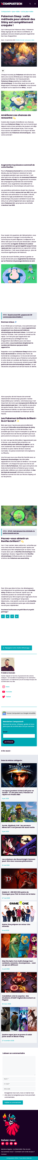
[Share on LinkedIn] (17, 616)
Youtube (9, 692)
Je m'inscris (8, 742)
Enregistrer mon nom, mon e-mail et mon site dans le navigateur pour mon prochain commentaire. (20, 1095)
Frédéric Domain (20, 40)
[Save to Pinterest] (12, 616)
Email (5, 732)
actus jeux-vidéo (27, 12)
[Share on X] (8, 616)
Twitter (8, 697)
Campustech (6, 12)
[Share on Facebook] (3, 616)
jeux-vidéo (16, 12)
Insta (7, 687)
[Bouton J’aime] (3, 70)
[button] (30, 4)
